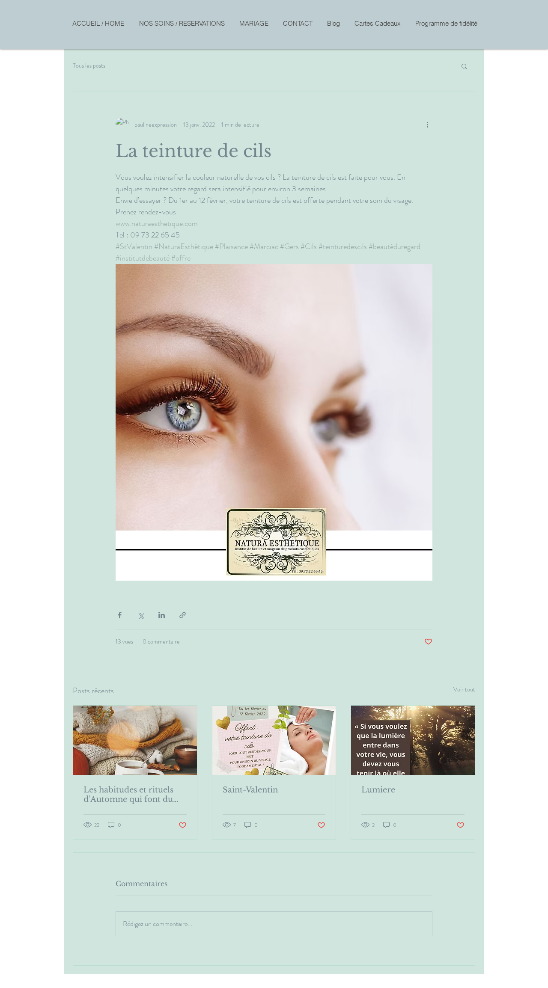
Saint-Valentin (250, 790)
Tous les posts (89, 66)
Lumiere (378, 790)
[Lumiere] (413, 740)
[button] (464, 65)
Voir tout (464, 689)
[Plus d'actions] (427, 124)
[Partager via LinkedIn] (162, 615)
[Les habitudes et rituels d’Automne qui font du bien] (135, 740)
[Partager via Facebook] (120, 615)
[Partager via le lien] (183, 615)
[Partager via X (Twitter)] (141, 615)
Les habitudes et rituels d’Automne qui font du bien (128, 794)
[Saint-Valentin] (274, 740)
